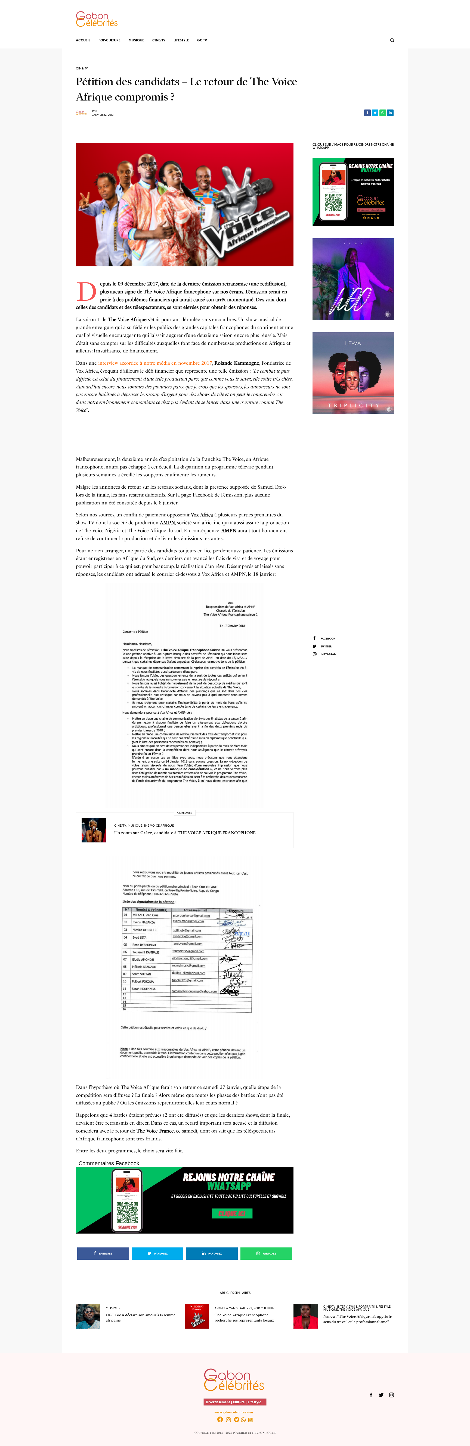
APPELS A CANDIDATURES (233, 1308)
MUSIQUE (135, 825)
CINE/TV (82, 68)
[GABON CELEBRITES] (97, 19)
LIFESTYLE (383, 1306)
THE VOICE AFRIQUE (159, 825)
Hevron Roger (264, 1433)
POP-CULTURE (264, 1308)
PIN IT (187, 695)
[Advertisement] (353, 524)
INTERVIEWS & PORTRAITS (356, 1306)
